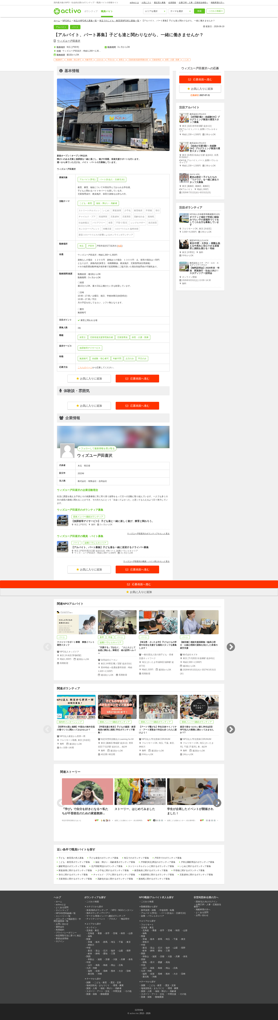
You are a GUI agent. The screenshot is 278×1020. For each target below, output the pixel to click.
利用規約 (60, 930)
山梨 (121, 950)
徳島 (145, 962)
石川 (105, 950)
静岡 (98, 953)
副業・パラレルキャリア (152, 916)
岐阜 (90, 953)
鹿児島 (91, 974)
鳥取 (98, 965)
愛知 (105, 953)
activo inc (134, 1013)
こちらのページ (85, 367)
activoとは (134, 2)
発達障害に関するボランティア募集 (157, 874)
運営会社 (60, 927)
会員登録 (172, 2)
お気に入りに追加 (91, 378)
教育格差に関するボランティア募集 (151, 870)
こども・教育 (100, 982)
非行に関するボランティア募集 (73, 874)
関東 (88, 939)
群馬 (105, 942)
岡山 (113, 965)
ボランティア (91, 11)
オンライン (91, 927)
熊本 (113, 971)
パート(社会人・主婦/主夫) (173, 913)
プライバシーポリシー (66, 932)
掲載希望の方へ (217, 2)
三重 (113, 953)
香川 (152, 962)
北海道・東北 (92, 930)
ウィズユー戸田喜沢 (68, 41)
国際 (88, 982)
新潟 (90, 950)
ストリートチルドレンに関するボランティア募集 (151, 866)
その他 (128, 991)
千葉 (121, 942)
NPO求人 (66, 20)
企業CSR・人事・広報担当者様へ (193, 2)
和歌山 (91, 959)
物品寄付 (125, 919)
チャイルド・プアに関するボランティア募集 (114, 874)
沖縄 (100, 974)
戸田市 (91, 246)
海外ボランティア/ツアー (98, 913)
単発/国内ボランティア (97, 910)
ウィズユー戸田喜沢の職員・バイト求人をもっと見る (146, 561)
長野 (128, 950)
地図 (120, 246)
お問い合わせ (62, 924)
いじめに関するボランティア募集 (195, 866)
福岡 (90, 971)
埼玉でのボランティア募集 (136, 858)
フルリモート (147, 924)
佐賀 (98, 971)
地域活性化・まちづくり (97, 985)
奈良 (131, 959)
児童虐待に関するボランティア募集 (196, 874)
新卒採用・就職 (148, 910)
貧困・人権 (91, 988)
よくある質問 (62, 907)
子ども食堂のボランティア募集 (103, 858)
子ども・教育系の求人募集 (71, 858)
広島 (121, 965)
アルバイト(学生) (149, 913)
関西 (88, 956)
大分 (121, 971)
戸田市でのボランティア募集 (168, 858)
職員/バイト (107, 11)
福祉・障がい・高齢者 (111, 988)
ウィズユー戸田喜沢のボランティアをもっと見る (148, 534)
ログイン (60, 941)
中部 (88, 948)
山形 (131, 933)
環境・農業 (118, 985)
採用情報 (139, 1010)
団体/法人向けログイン (206, 901)
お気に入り (146, 2)
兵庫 (123, 959)
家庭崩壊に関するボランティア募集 (75, 870)
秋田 (123, 933)
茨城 (90, 942)
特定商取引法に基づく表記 (68, 935)
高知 (168, 962)
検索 (199, 11)
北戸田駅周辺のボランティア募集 (107, 866)
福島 (90, 936)
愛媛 (160, 962)
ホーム (57, 20)
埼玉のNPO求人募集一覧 (85, 20)
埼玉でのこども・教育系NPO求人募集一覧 (119, 20)
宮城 (115, 933)
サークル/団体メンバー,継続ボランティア (105, 916)
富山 (98, 950)
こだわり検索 (214, 11)
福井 (113, 950)
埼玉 (81, 246)
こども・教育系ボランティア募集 (74, 862)
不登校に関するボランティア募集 (189, 870)
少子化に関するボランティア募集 (113, 870)
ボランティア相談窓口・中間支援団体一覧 (67, 920)
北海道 (91, 933)
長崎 (105, 971)
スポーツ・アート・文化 (97, 991)
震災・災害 (116, 982)
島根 (105, 965)
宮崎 (128, 971)
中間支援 (117, 991)
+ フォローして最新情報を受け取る (97, 448)
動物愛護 (105, 994)
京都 (107, 959)
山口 (90, 965)
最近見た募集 (160, 2)
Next (231, 647)
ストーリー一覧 (63, 916)
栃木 (98, 942)
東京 (128, 942)
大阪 (115, 959)
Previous (47, 647)
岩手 (107, 933)
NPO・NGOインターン (122, 910)
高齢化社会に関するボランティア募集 (115, 879)
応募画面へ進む (139, 378)
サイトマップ (62, 910)
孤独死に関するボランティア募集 (154, 879)
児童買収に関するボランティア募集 (75, 879)
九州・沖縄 (91, 968)
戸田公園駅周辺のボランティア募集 (197, 862)
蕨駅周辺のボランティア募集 (72, 866)
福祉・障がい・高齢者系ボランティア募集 (115, 862)
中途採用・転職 (166, 910)
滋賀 (100, 959)
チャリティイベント (95, 919)
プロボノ (113, 919)
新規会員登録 (62, 938)
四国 (143, 959)
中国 (88, 962)
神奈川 (91, 945)
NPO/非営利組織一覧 (66, 913)
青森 (100, 933)
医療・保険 (91, 994)
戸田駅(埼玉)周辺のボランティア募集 (158, 862)
